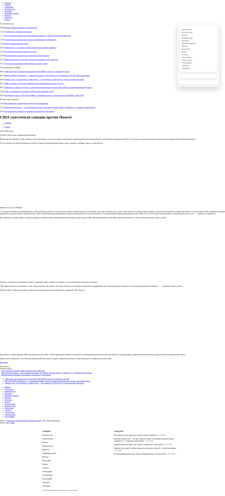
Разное (7, 20)
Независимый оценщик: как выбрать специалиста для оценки (29, 111)
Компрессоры (10, 406)
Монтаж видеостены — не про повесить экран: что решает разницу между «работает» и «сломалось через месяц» (50, 107)
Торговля (8, 18)
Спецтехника (10, 415)
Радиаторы (9, 408)
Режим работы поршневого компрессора (21, 28)
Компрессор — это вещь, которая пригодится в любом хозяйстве (30, 48)
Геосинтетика (10, 404)
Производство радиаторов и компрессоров (24, 421)
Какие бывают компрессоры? (16, 44)
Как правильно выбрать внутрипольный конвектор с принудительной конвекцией (38, 36)
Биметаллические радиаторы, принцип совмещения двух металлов (31, 60)
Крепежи (8, 11)
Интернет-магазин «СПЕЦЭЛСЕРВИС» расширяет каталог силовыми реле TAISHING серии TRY (44, 95)
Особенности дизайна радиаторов (18, 32)
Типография (10, 417)
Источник (4, 363)
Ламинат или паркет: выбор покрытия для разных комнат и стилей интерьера (145, 448)
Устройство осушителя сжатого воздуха (20, 52)
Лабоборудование (12, 13)
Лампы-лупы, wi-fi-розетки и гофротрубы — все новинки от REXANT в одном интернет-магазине (44, 80)
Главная (8, 3)
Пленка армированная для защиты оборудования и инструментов (140, 454)
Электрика (9, 7)
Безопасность (10, 9)
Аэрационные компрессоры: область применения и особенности (30, 40)
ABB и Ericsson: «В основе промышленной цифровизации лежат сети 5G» (34, 84)
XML (12, 423)
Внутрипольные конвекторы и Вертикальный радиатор (27, 56)
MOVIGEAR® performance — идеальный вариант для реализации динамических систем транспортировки (47, 76)
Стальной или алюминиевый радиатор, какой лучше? (26, 64)
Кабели (8, 5)
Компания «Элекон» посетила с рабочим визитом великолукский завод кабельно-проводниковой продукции (48, 88)
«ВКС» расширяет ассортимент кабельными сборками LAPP (29, 91)
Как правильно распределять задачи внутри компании (26, 103)
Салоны (8, 410)
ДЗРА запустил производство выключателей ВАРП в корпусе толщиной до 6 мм (37, 72)
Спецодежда (10, 412)
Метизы (8, 16)
